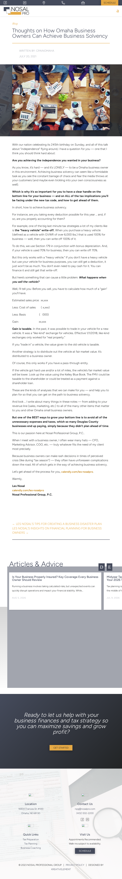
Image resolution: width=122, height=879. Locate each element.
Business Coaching (31, 847)
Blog (14, 23)
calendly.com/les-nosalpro (77, 471)
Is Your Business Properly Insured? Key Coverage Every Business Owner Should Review (55, 578)
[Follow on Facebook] (82, 820)
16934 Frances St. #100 (30, 808)
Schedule (110, 2)
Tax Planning (30, 843)
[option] (55, 591)
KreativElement (61, 869)
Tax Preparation (31, 839)
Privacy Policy (75, 865)
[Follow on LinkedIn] (87, 820)
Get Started (61, 747)
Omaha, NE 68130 (30, 813)
